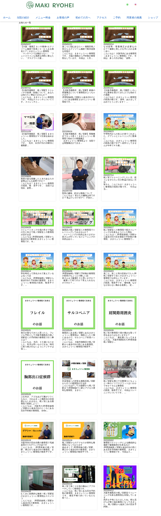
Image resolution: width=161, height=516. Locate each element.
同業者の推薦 (134, 17)
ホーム (7, 17)
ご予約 (116, 17)
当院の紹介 (23, 17)
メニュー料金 (43, 17)
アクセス (102, 17)
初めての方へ (83, 17)
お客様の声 (63, 17)
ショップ (153, 17)
